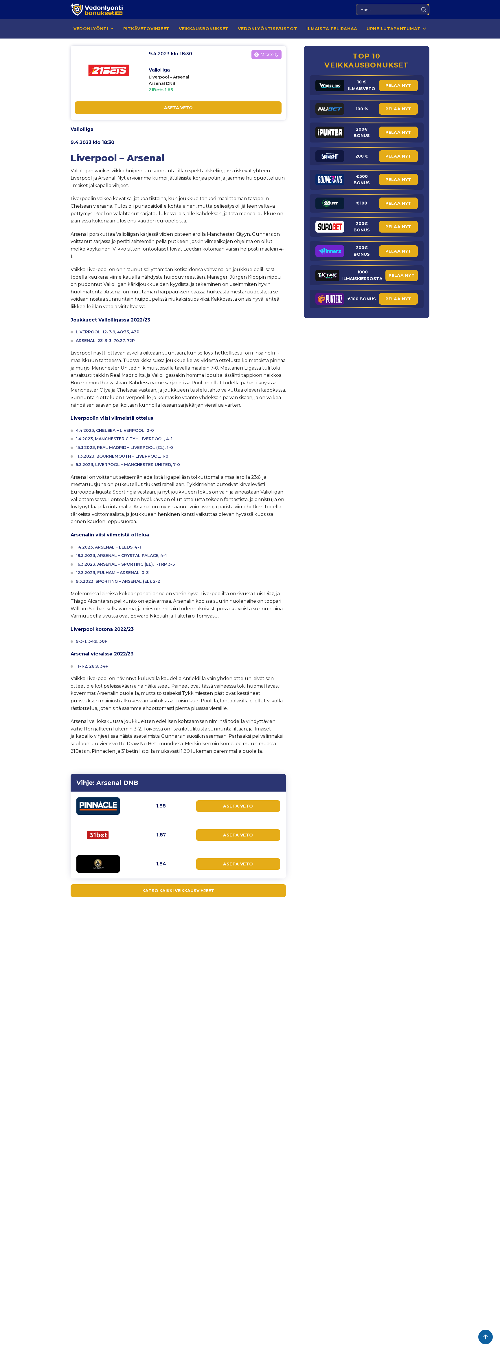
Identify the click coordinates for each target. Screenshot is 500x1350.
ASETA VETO (178, 107)
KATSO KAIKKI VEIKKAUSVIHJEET (178, 890)
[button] (93, 28)
